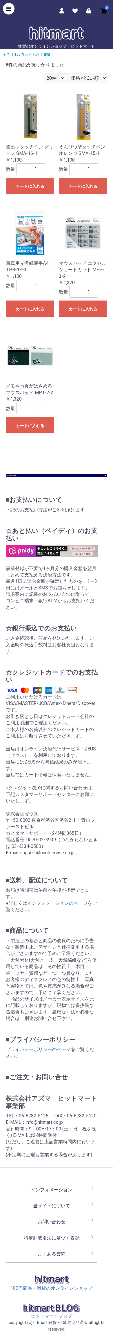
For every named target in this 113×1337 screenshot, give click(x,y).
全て (6, 55)
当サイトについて (51, 1205)
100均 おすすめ (26, 55)
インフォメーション (51, 1190)
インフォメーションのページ (57, 903)
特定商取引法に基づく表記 (51, 1238)
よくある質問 (51, 1254)
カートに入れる (30, 186)
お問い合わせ (51, 1221)
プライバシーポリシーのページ (38, 1049)
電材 (46, 55)
